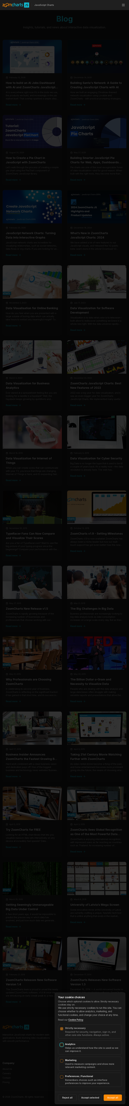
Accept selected (90, 1097)
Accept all (112, 1097)
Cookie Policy (75, 1019)
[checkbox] (61, 1028)
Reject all (67, 1097)
